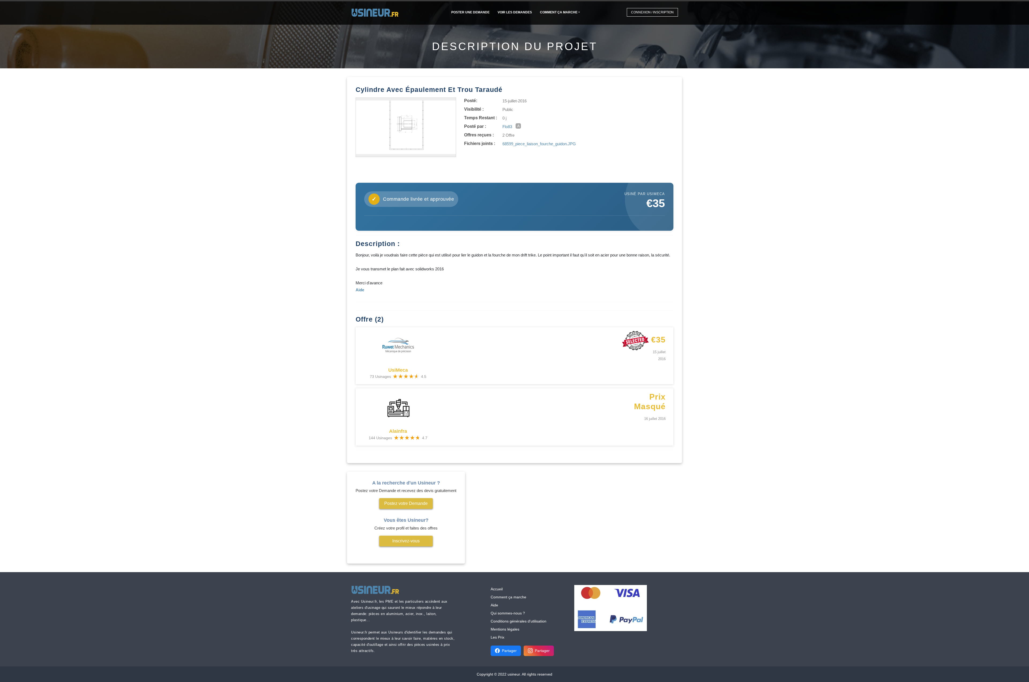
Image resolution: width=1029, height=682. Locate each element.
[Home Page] (376, 12)
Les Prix (497, 637)
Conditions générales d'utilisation (518, 621)
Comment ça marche (558, 12)
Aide (494, 605)
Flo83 (507, 126)
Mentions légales (505, 629)
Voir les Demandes (515, 12)
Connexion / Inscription (652, 12)
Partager (509, 651)
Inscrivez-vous (406, 541)
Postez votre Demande (406, 503)
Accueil (497, 589)
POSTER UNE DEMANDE (470, 12)
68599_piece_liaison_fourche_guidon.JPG (539, 143)
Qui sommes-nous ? (508, 613)
